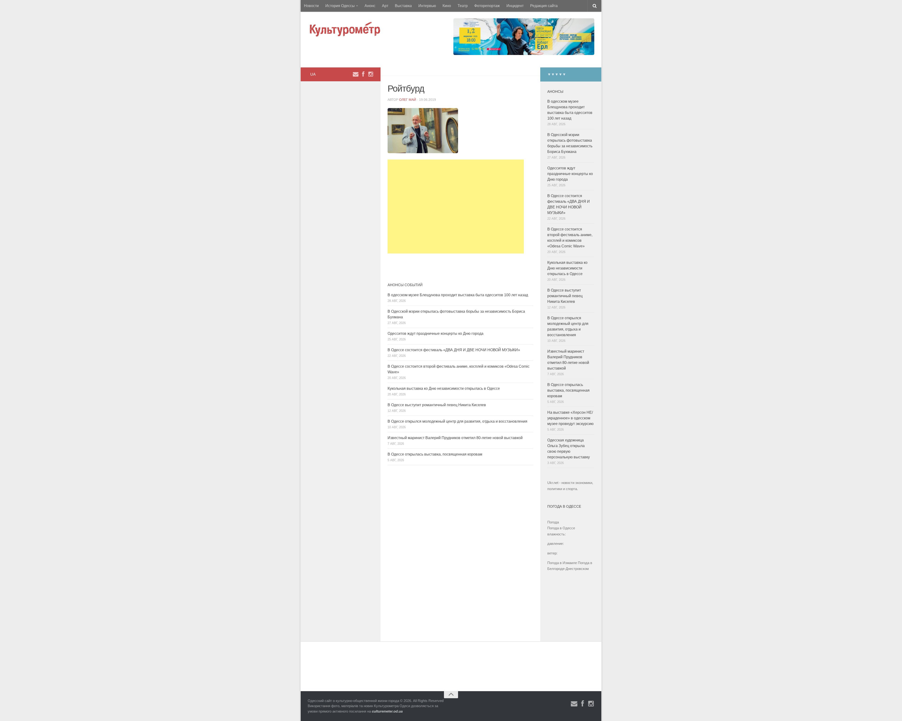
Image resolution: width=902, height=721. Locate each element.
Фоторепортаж (487, 6)
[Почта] (355, 74)
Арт (385, 6)
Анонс (370, 6)
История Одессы (340, 6)
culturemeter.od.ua (387, 711)
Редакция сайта (544, 6)
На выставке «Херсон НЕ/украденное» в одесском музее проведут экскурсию (570, 418)
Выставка (403, 6)
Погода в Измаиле (562, 563)
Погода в (561, 528)
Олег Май (407, 99)
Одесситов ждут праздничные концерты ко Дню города (435, 333)
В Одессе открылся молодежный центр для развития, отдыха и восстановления (457, 421)
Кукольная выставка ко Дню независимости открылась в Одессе (444, 388)
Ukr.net (552, 483)
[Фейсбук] (363, 74)
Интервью (427, 6)
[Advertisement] (456, 206)
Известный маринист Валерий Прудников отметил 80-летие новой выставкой (455, 438)
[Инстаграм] (370, 74)
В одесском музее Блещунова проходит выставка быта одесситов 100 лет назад (458, 295)
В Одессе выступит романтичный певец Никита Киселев (437, 405)
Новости (311, 6)
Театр (463, 6)
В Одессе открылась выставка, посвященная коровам (435, 454)
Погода (553, 522)
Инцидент (515, 6)
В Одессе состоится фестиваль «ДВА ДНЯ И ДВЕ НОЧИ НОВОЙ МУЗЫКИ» (454, 350)
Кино (447, 6)
